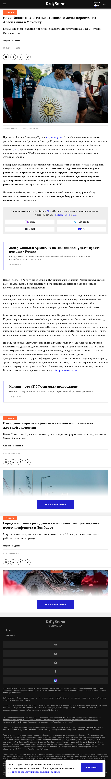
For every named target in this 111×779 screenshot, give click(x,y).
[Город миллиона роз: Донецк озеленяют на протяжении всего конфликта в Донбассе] (6, 562)
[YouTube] (55, 653)
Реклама (10, 635)
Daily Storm (55, 4)
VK (74, 215)
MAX (49, 211)
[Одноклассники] (55, 671)
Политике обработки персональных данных (34, 772)
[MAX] (55, 680)
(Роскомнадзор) (29, 691)
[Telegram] (55, 644)
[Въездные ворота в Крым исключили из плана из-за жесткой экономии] (6, 462)
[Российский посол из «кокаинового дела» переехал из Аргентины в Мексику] (6, 57)
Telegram (58, 215)
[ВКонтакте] (55, 662)
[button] (4, 5)
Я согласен (91, 767)
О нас (8, 630)
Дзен (67, 215)
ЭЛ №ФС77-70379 (62, 691)
